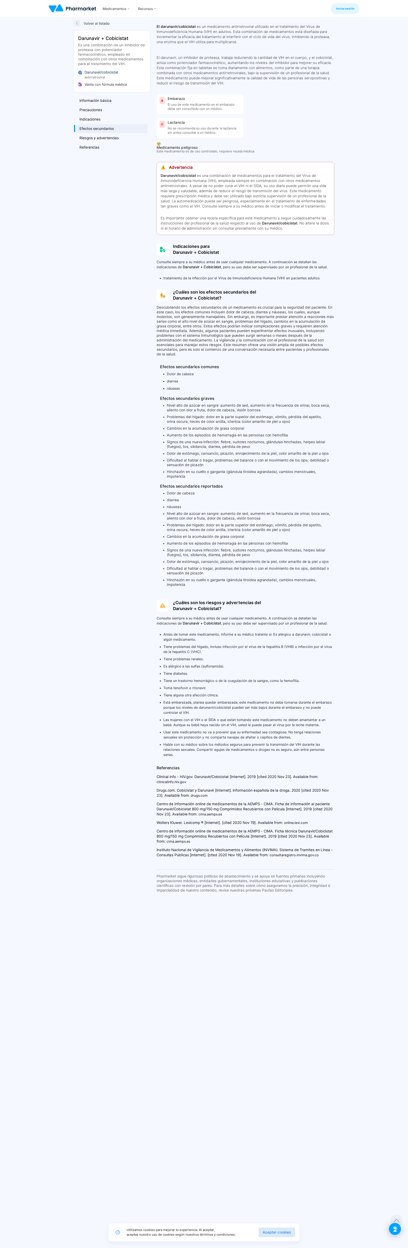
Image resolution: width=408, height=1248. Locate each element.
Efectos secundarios (96, 128)
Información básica (95, 100)
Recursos (145, 9)
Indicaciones (90, 119)
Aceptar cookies (277, 1232)
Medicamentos (114, 9)
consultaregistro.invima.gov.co (294, 855)
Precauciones (90, 110)
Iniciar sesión (345, 8)
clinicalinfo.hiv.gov (171, 782)
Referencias (89, 147)
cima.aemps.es (210, 814)
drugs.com (199, 795)
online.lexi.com (296, 823)
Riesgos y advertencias (99, 138)
